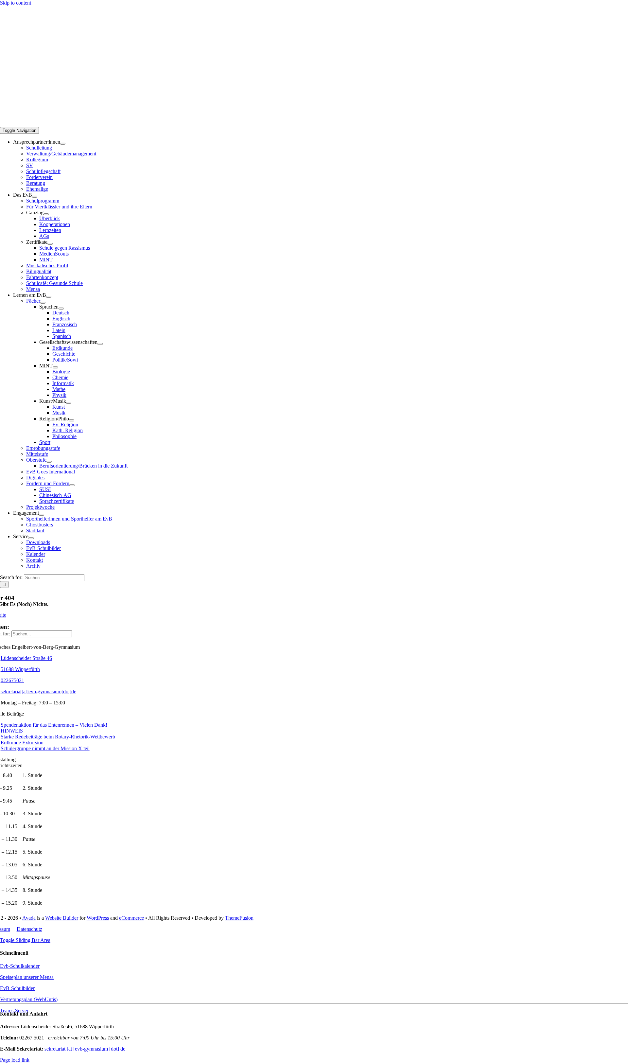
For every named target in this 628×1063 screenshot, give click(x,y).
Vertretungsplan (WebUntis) (29, 999)
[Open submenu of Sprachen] (61, 309)
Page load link (14, 1060)
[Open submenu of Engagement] (41, 515)
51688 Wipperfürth (20, 669)
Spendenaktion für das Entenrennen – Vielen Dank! (54, 725)
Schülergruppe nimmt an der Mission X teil (45, 748)
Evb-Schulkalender (20, 966)
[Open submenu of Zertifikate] (50, 244)
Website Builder (61, 918)
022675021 (12, 680)
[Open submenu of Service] (31, 538)
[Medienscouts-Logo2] (24, 73)
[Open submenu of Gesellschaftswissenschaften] (100, 344)
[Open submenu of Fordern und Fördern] (72, 485)
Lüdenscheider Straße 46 (26, 658)
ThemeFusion (239, 918)
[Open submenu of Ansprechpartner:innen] (62, 144)
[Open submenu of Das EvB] (34, 197)
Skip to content (15, 3)
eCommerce (131, 918)
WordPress (98, 918)
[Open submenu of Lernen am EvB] (48, 297)
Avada (29, 918)
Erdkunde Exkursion (22, 742)
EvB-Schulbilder (17, 988)
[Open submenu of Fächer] (42, 303)
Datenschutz (29, 929)
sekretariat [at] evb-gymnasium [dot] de (84, 1049)
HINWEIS (12, 731)
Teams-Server (14, 1010)
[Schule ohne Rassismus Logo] (24, 57)
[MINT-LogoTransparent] (16, 39)
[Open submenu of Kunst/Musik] (68, 403)
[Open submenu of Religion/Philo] (71, 420)
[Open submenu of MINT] (55, 367)
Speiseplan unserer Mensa (27, 977)
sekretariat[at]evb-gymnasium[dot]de (38, 691)
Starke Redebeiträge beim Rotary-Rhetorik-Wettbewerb (58, 736)
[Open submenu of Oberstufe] (49, 462)
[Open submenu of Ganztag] (46, 214)
